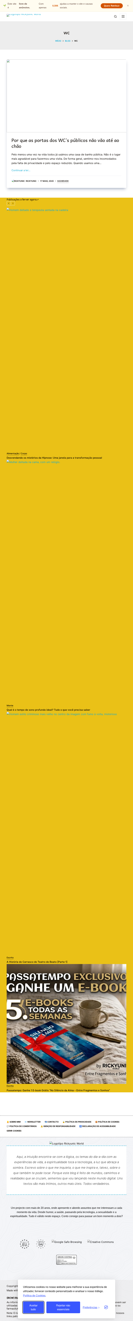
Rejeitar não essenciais (63, 1307)
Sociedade (63, 181)
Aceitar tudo (33, 1307)
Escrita (10, 957)
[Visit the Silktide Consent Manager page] (106, 1307)
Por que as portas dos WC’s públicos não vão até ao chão (65, 143)
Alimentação (13, 453)
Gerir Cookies (14, 1131)
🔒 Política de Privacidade (76, 1122)
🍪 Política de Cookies (107, 1122)
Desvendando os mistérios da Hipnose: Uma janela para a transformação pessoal (54, 457)
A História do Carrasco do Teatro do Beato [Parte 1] (37, 961)
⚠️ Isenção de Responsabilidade (58, 1126)
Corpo (24, 453)
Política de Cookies (34, 1295)
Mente (10, 705)
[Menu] (123, 16)
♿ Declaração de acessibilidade (97, 1126)
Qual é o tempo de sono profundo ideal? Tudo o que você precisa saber (48, 709)
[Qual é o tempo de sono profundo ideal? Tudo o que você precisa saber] (66, 582)
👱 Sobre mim (14, 1122)
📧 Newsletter (32, 1122)
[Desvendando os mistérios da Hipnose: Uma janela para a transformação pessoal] (66, 329)
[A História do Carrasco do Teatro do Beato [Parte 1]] (66, 834)
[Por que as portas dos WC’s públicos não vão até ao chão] (66, 95)
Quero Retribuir (112, 6)
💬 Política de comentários (22, 1126)
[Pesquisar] (115, 16)
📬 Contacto (51, 1122)
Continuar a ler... (21, 170)
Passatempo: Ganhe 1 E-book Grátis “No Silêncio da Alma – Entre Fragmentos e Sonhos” (58, 1090)
